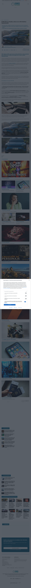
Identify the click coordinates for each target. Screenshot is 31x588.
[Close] (29, 280)
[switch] (25, 293)
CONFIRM (9, 304)
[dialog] (15, 294)
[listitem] (15, 291)
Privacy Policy (20, 307)
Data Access (15, 307)
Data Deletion (11, 307)
